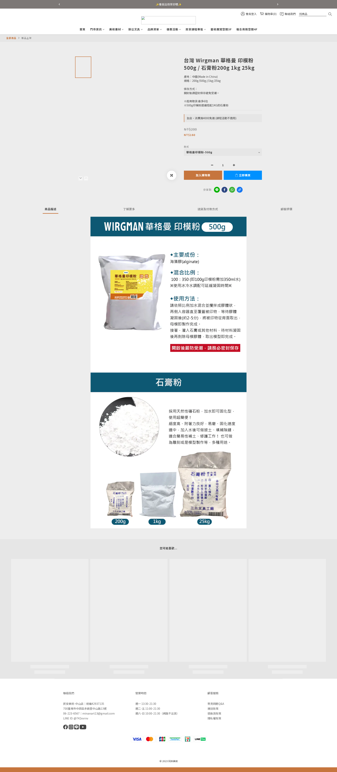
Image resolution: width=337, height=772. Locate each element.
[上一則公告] (59, 4)
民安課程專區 (194, 29)
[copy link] (240, 190)
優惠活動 (172, 29)
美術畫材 (115, 29)
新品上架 (26, 38)
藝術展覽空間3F (221, 29)
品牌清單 (153, 29)
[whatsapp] (232, 190)
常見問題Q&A (216, 704)
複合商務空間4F (246, 29)
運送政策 (213, 708)
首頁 (82, 29)
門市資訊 (96, 29)
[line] (217, 190)
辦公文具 (134, 29)
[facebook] (224, 190)
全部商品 (11, 38)
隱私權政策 (214, 718)
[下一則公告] (277, 4)
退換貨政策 (214, 713)
